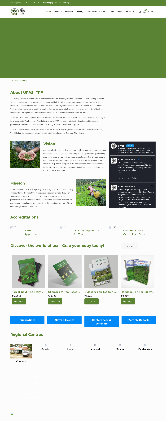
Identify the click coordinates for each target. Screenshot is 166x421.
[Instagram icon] (154, 3)
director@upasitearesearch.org (56, 2)
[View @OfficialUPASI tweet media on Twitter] (120, 173)
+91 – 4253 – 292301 (134, 395)
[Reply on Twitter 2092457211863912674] (119, 179)
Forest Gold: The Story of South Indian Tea (39, 291)
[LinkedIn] (148, 411)
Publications (56, 377)
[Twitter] (146, 411)
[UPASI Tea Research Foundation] (21, 11)
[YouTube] (152, 411)
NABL (90, 400)
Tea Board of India (96, 381)
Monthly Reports (58, 381)
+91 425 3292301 (32, 2)
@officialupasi (130, 159)
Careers (54, 386)
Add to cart (19, 301)
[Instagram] (150, 411)
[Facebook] (143, 411)
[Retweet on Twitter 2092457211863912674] (124, 179)
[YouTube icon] (148, 3)
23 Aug (139, 186)
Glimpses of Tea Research (65, 291)
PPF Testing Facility (59, 395)
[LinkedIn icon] (151, 3)
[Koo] (155, 411)
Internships (56, 391)
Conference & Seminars (61, 400)
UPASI (120, 159)
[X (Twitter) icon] (145, 3)
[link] (25, 154)
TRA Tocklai (93, 395)
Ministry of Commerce (97, 391)
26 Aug (139, 159)
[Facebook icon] (142, 3)
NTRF (90, 386)
